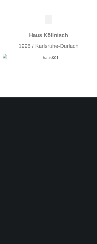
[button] (48, 19)
